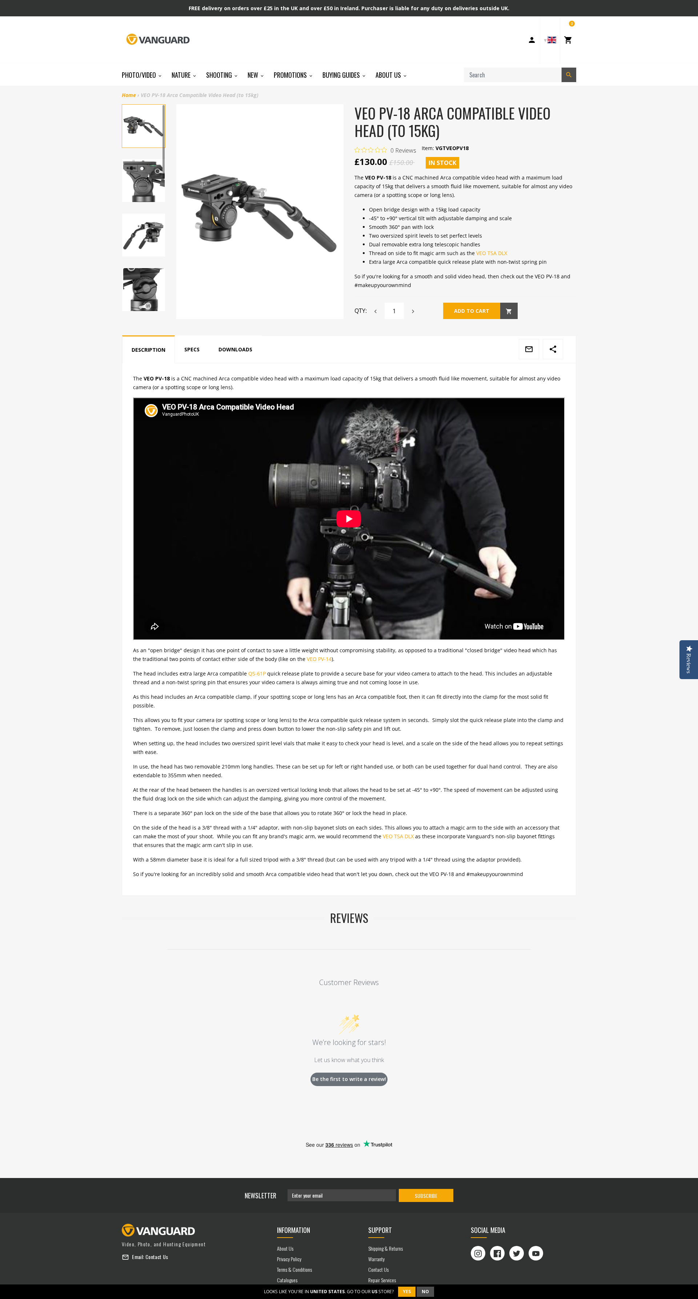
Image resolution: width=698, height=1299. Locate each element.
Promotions (291, 75)
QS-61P (257, 673)
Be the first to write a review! (349, 1079)
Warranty (376, 1259)
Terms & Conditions (294, 1269)
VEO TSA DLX (491, 253)
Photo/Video (139, 75)
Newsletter (260, 1195)
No (425, 1291)
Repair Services (382, 1280)
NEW (254, 75)
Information (293, 1230)
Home (129, 95)
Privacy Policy (289, 1259)
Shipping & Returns (385, 1248)
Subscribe (426, 1195)
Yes (407, 1291)
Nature (182, 75)
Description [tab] (148, 349)
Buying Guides (341, 75)
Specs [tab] (192, 349)
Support (380, 1230)
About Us (389, 75)
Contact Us (156, 1256)
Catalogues (287, 1280)
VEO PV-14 (319, 658)
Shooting (219, 75)
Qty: (360, 311)
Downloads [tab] (235, 349)
